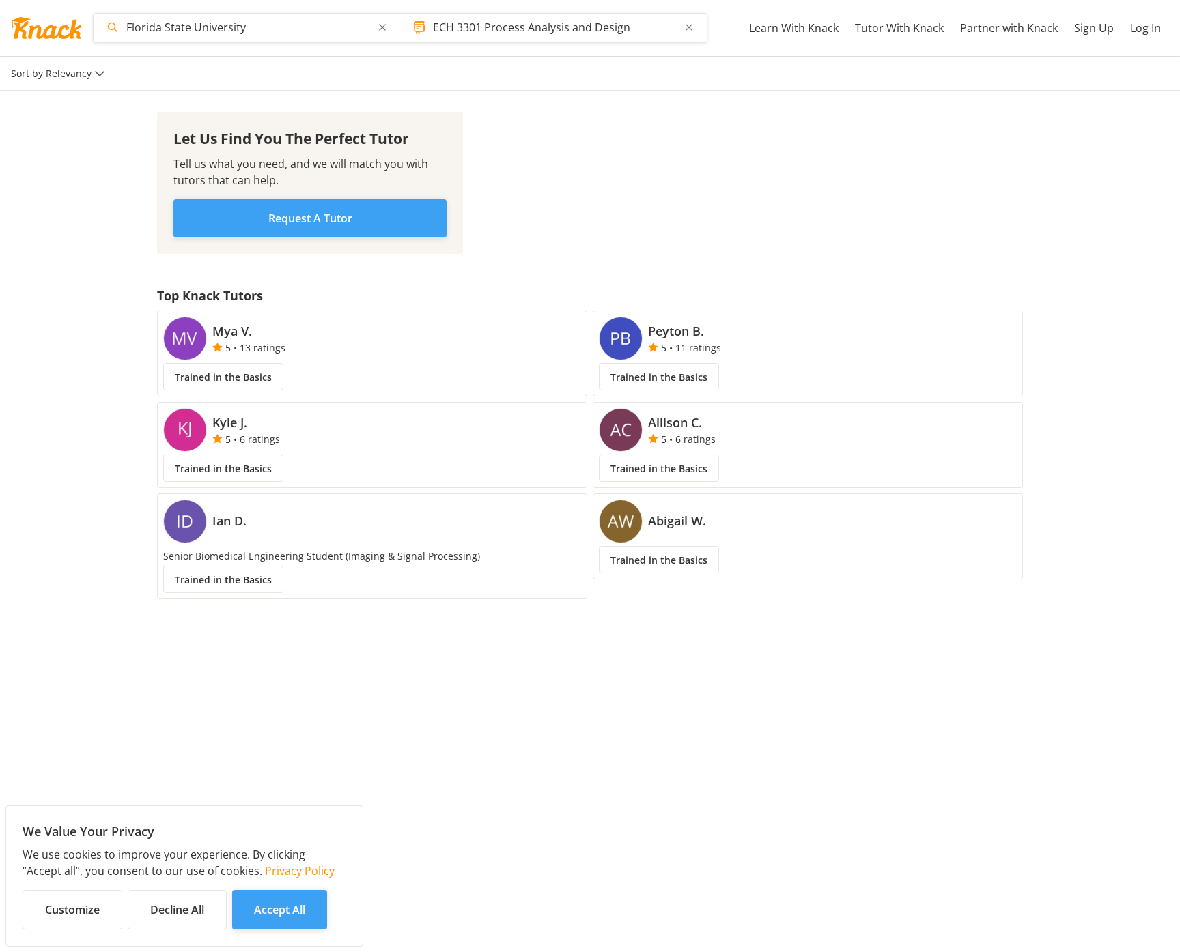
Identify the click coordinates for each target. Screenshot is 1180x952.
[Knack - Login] (46, 28)
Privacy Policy (300, 870)
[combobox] (248, 27)
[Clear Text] (382, 27)
